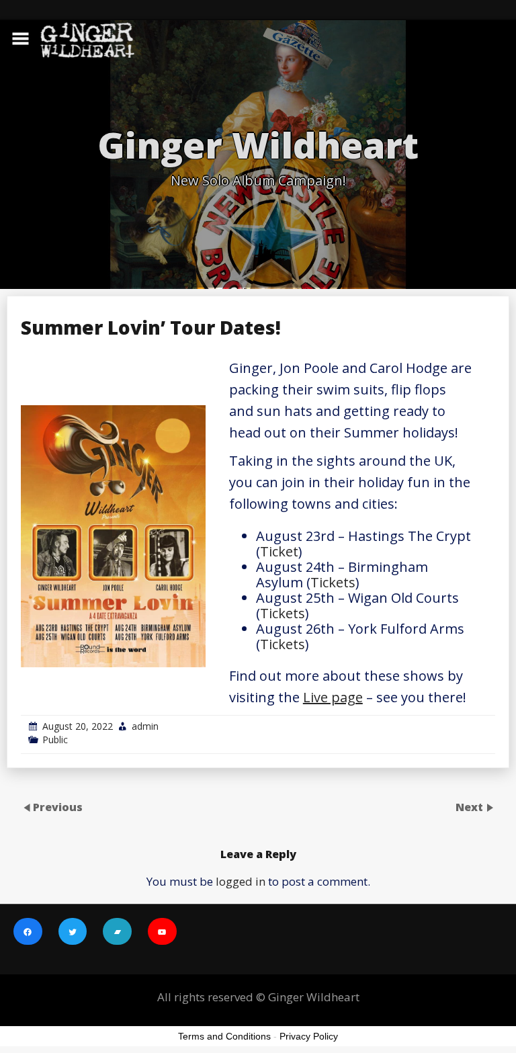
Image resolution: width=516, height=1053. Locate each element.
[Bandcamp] (117, 933)
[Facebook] (28, 933)
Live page (333, 697)
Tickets (332, 582)
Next (471, 807)
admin (145, 726)
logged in (240, 881)
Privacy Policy (309, 1036)
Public (55, 739)
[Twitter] (73, 933)
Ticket (279, 551)
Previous (58, 807)
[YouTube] (162, 933)
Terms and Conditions (224, 1036)
